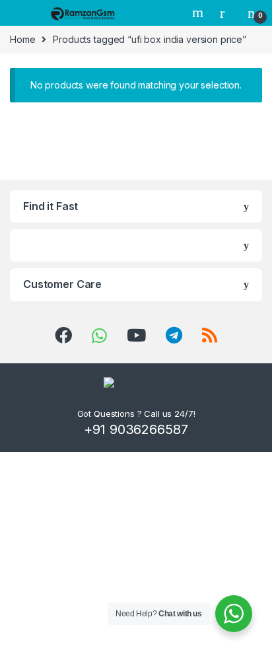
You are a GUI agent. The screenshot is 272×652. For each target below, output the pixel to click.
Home (22, 39)
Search (199, 12)
